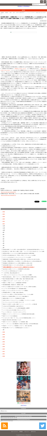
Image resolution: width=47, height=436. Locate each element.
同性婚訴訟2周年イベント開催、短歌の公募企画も (13, 292)
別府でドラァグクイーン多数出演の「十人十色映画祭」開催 (15, 321)
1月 (3, 329)
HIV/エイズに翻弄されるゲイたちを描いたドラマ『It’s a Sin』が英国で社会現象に (19, 286)
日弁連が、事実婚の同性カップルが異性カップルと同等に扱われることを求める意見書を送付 (22, 261)
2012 (4, 351)
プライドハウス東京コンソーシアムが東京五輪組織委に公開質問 (16, 308)
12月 (4, 225)
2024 (4, 216)
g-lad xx (6, 2)
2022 (4, 221)
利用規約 (21, 431)
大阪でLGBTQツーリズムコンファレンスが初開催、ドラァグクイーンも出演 (19, 300)
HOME (2, 12)
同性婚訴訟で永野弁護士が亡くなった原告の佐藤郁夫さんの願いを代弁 (17, 263)
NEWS (6, 12)
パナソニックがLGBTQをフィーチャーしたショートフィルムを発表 (17, 257)
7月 (3, 236)
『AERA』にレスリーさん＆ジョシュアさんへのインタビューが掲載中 (17, 274)
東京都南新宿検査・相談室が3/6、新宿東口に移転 (13, 284)
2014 (4, 346)
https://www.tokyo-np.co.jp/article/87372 (8, 192)
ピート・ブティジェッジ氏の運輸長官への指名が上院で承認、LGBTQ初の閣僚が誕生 (20, 323)
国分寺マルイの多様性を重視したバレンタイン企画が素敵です (16, 296)
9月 (3, 232)
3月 (3, 245)
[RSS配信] (4, 425)
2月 (14, 12)
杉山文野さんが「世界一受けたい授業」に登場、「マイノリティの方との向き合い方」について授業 (23, 251)
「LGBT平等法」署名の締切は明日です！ (11, 272)
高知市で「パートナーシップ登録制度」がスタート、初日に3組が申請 (17, 325)
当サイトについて (14, 431)
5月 (3, 241)
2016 (4, 341)
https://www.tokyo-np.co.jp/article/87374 (8, 195)
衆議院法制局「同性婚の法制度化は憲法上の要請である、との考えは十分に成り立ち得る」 (22, 259)
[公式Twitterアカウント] (42, 425)
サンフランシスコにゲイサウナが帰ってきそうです (13, 302)
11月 (4, 228)
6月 (3, 238)
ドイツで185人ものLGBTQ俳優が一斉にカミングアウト (14, 310)
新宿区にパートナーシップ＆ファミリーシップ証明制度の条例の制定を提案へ (19, 313)
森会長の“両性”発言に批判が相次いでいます (12, 319)
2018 (4, 337)
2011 (4, 353)
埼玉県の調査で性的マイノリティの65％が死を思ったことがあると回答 (17, 265)
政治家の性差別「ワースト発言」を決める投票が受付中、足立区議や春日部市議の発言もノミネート (23, 249)
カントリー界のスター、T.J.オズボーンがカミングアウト (14, 312)
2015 (4, 344)
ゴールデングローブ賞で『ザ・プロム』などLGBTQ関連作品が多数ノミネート (19, 317)
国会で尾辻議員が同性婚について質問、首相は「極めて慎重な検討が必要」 (18, 278)
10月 (4, 230)
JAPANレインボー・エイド (20, 68)
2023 (4, 219)
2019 (4, 334)
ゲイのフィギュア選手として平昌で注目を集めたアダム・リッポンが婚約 (18, 294)
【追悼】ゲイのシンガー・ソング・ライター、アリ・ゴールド (16, 280)
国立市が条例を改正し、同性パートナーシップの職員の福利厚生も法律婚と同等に (20, 276)
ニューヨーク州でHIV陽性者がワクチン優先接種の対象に (15, 288)
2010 (4, 356)
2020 (4, 332)
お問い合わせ (33, 431)
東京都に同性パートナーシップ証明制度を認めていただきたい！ (16, 327)
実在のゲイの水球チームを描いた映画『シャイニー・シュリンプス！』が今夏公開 (20, 304)
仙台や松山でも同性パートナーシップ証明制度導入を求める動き (16, 269)
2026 (4, 211)
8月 (3, 234)
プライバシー (26, 431)
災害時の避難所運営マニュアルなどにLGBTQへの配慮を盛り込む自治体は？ (19, 267)
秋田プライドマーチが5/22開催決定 (10, 315)
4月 (3, 243)
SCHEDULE (23, 408)
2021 (10, 12)
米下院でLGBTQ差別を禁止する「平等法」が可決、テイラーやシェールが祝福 (19, 255)
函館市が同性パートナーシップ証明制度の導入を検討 (14, 298)
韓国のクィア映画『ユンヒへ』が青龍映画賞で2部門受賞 (14, 282)
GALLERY (23, 413)
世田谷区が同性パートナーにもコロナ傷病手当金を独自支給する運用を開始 (18, 253)
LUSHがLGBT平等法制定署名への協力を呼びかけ (13, 306)
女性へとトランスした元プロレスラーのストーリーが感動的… (16, 290)
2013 (4, 349)
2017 (4, 339)
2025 (4, 214)
